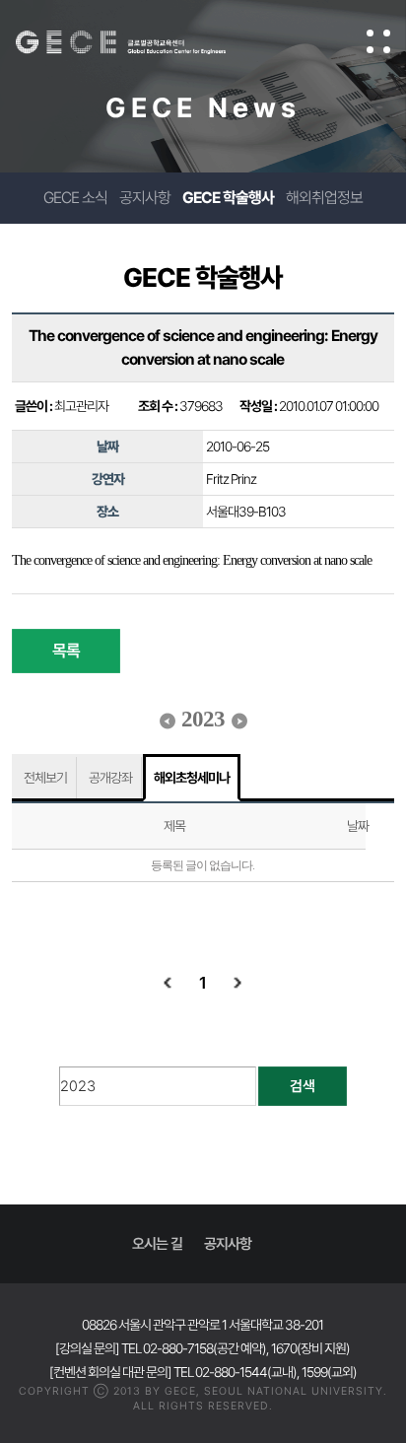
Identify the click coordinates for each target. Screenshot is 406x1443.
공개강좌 (110, 778)
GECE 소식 (75, 197)
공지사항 (144, 197)
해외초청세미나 (192, 778)
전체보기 (45, 778)
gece (140, 42)
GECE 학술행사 (228, 197)
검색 (302, 1086)
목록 (66, 650)
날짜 (358, 826)
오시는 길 (157, 1244)
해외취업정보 (324, 197)
